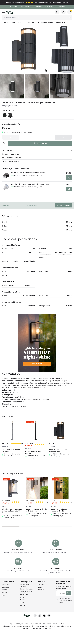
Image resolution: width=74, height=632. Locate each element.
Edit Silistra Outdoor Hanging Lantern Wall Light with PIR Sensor (12, 511)
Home (4, 22)
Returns (4, 592)
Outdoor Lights (14, 22)
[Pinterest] (49, 616)
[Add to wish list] (4, 143)
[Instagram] (44, 616)
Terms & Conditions (26, 589)
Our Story (41, 584)
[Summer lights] (37, 343)
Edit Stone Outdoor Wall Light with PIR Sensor (36, 510)
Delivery (4, 590)
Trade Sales (24, 594)
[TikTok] (35, 616)
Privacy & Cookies (26, 592)
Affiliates (41, 590)
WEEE (3, 595)
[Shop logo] (9, 12)
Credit (22, 602)
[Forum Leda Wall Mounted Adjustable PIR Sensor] (6, 176)
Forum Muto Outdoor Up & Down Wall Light (58, 450)
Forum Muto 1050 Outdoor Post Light (11, 450)
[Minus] (10, 137)
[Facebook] (40, 616)
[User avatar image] (63, 11)
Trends (22, 600)
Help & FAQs (6, 584)
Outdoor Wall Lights (28, 22)
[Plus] (63, 137)
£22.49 (65, 205)
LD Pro (22, 597)
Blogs (40, 587)
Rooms (22, 605)
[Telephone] (57, 11)
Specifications (32, 205)
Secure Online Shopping (24, 585)
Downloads (5, 205)
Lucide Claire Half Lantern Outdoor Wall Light (60, 510)
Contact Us (6, 587)
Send (68, 593)
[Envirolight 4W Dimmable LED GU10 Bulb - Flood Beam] (6, 187)
